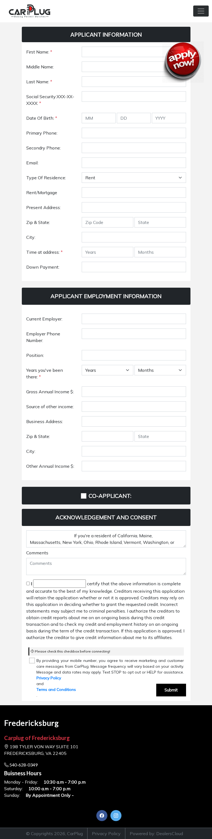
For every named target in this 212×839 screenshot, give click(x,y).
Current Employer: (44, 319)
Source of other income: (50, 406)
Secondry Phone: (43, 148)
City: (30, 237)
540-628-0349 (23, 764)
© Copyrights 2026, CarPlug (54, 833)
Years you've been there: (44, 373)
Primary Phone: (41, 133)
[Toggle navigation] (201, 11)
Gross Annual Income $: (50, 391)
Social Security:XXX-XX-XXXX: (50, 100)
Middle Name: (40, 67)
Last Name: (39, 81)
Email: (32, 162)
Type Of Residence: (46, 177)
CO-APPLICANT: (110, 495)
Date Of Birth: (41, 118)
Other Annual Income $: (50, 466)
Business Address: (44, 421)
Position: (35, 355)
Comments (37, 552)
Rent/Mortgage (41, 192)
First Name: (39, 52)
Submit (171, 690)
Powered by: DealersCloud (156, 833)
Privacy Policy (48, 677)
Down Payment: (42, 267)
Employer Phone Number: (43, 337)
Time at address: (44, 252)
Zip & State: (38, 222)
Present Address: (43, 207)
